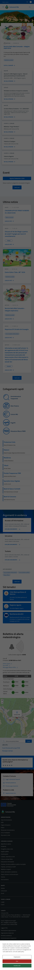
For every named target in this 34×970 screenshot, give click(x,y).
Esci (17, 961)
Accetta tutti (17, 966)
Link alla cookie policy (18, 952)
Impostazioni (17, 957)
